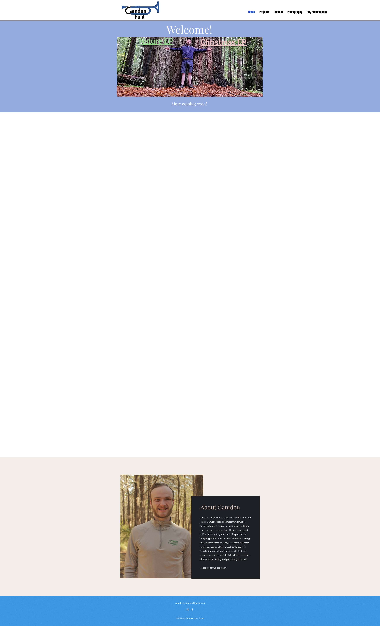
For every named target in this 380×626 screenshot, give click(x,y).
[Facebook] (192, 609)
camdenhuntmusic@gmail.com (190, 603)
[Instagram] (187, 609)
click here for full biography (214, 567)
